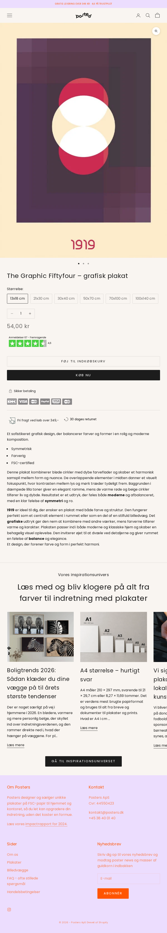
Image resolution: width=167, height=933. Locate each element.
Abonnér (113, 893)
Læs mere (15, 744)
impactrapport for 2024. (46, 823)
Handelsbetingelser (23, 891)
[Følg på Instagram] (9, 909)
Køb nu (83, 375)
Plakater (14, 862)
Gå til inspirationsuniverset (84, 761)
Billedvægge (17, 870)
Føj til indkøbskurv (83, 361)
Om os (12, 854)
